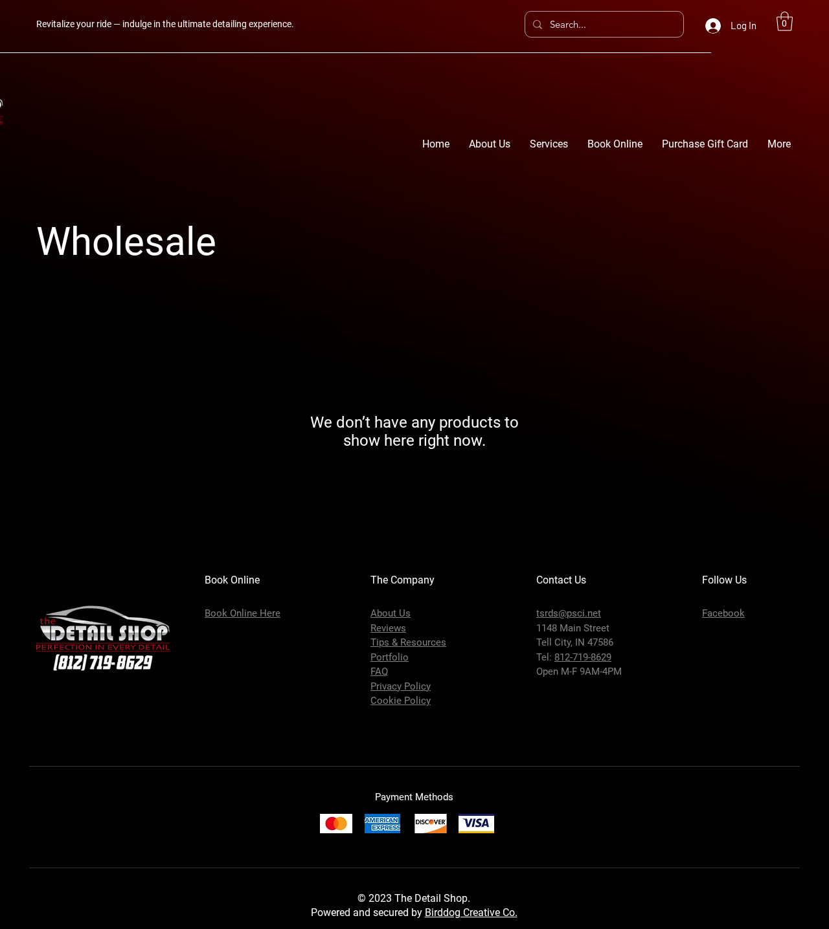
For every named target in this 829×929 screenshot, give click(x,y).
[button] (785, 21)
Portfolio (389, 657)
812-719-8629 (582, 657)
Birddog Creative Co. (471, 912)
